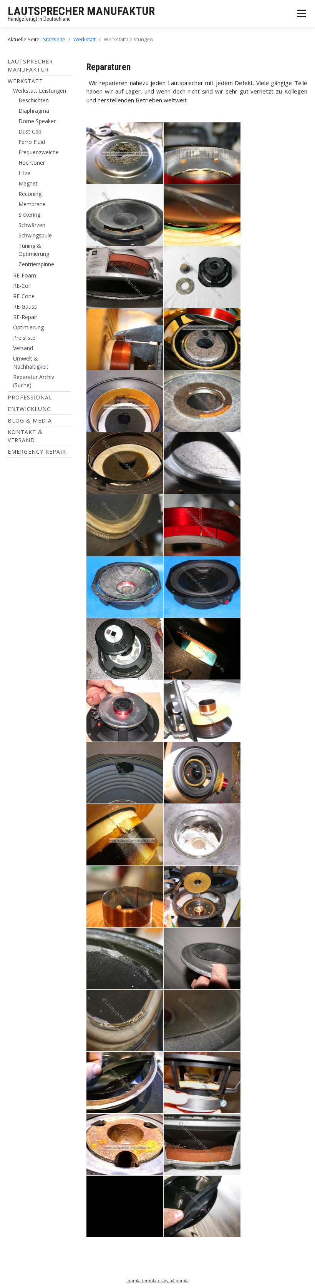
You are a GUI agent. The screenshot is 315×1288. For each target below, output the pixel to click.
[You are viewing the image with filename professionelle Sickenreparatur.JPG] (202, 1206)
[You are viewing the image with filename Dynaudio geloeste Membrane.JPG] (202, 215)
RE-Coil (22, 285)
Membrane (32, 204)
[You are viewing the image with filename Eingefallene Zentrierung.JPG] (124, 277)
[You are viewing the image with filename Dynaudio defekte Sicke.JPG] (124, 215)
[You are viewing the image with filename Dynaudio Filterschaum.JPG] (124, 153)
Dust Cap (29, 131)
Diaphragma (33, 110)
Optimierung (28, 327)
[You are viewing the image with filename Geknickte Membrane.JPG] (202, 463)
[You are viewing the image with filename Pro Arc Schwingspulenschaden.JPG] (202, 711)
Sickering (29, 214)
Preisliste (24, 337)
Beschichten (33, 100)
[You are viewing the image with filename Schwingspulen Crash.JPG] (202, 834)
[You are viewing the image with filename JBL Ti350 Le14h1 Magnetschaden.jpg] (124, 649)
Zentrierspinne (36, 264)
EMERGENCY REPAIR (37, 451)
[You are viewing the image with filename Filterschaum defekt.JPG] (124, 463)
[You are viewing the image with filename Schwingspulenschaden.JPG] (202, 896)
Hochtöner (31, 162)
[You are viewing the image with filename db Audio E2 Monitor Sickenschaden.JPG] (124, 1206)
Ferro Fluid (31, 141)
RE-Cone (24, 296)
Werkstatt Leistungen (39, 90)
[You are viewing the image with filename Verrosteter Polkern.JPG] (124, 1144)
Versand (23, 348)
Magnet (28, 183)
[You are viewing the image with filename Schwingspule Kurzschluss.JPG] (124, 834)
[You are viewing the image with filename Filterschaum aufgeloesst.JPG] (202, 401)
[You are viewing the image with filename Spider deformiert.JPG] (202, 1082)
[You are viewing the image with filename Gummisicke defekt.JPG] (124, 525)
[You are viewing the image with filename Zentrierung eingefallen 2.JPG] (202, 1144)
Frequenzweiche (38, 152)
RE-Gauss (25, 306)
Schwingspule (35, 235)
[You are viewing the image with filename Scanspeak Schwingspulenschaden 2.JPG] (202, 773)
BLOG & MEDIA (30, 420)
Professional (30, 397)
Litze (24, 173)
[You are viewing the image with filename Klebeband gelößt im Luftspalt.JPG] (202, 649)
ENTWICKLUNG (29, 409)
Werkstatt (25, 81)
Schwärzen (31, 225)
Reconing (29, 193)
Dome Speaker (37, 121)
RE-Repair (25, 317)
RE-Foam (24, 275)
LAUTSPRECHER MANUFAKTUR (81, 11)
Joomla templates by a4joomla (157, 1280)
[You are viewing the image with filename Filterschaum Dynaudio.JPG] (202, 339)
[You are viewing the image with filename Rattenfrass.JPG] (124, 773)
